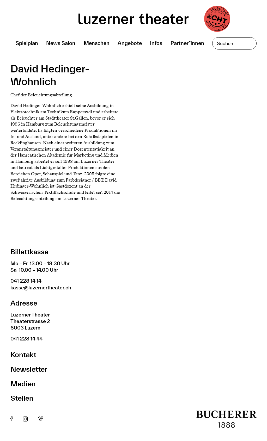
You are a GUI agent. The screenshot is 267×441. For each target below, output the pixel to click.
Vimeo (40, 419)
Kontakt (23, 354)
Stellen (21, 398)
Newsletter (28, 369)
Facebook (11, 419)
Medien (23, 384)
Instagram (25, 419)
